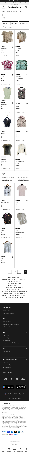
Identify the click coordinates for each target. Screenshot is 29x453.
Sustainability (7, 365)
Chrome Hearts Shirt (13, 281)
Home (3, 11)
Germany (23, 443)
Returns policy (7, 327)
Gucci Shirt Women (13, 289)
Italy (16, 444)
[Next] (19, 272)
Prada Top (20, 293)
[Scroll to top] (25, 272)
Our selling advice (8, 338)
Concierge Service (8, 313)
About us (5, 362)
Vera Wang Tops (20, 295)
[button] (26, 7)
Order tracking (7, 322)
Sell (4, 332)
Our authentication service (11, 324)
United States (17, 443)
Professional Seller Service (11, 343)
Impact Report (7, 367)
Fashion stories (7, 372)
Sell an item (6, 340)
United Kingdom (10, 443)
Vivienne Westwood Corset (14, 298)
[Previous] (10, 272)
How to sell (6, 335)
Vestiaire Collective (10, 359)
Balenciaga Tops (13, 277)
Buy (4, 318)
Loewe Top (22, 291)
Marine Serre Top (9, 293)
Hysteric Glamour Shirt (9, 291)
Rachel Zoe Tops (7, 295)
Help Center (6, 351)
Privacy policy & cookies (14, 398)
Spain (13, 444)
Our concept (6, 311)
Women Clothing (12, 11)
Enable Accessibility (14, 1)
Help (4, 348)
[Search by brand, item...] (3, 7)
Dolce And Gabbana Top (13, 287)
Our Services (7, 307)
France (4, 443)
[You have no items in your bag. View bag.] (26, 7)
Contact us (6, 354)
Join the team (7, 370)
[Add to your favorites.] (13, 47)
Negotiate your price (8, 177)
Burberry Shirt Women (9, 279)
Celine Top (21, 279)
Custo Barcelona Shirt (13, 283)
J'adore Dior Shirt (13, 285)
